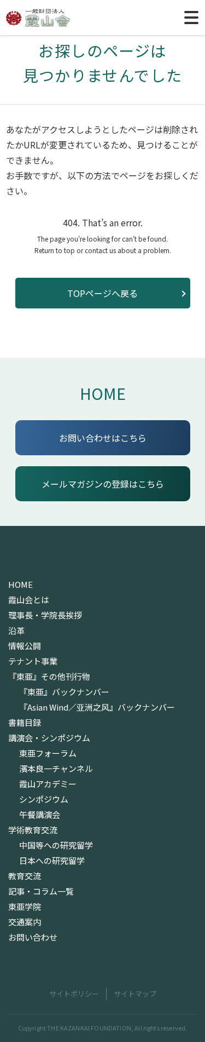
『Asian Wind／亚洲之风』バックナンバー (97, 707)
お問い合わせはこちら (103, 437)
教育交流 (24, 876)
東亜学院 (24, 907)
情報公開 (24, 646)
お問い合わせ (32, 937)
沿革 (16, 630)
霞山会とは (28, 600)
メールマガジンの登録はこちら (103, 483)
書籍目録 (24, 723)
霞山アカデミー (48, 784)
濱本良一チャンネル (56, 769)
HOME (103, 393)
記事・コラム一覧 (41, 891)
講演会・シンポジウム (49, 738)
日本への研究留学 (52, 861)
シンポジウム (43, 799)
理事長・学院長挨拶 (45, 615)
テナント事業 (32, 661)
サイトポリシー (74, 993)
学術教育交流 (32, 830)
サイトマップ (135, 993)
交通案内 (24, 922)
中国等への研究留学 (56, 845)
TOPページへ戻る (102, 293)
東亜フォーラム (48, 753)
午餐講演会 (39, 815)
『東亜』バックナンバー (64, 692)
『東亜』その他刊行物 (49, 677)
